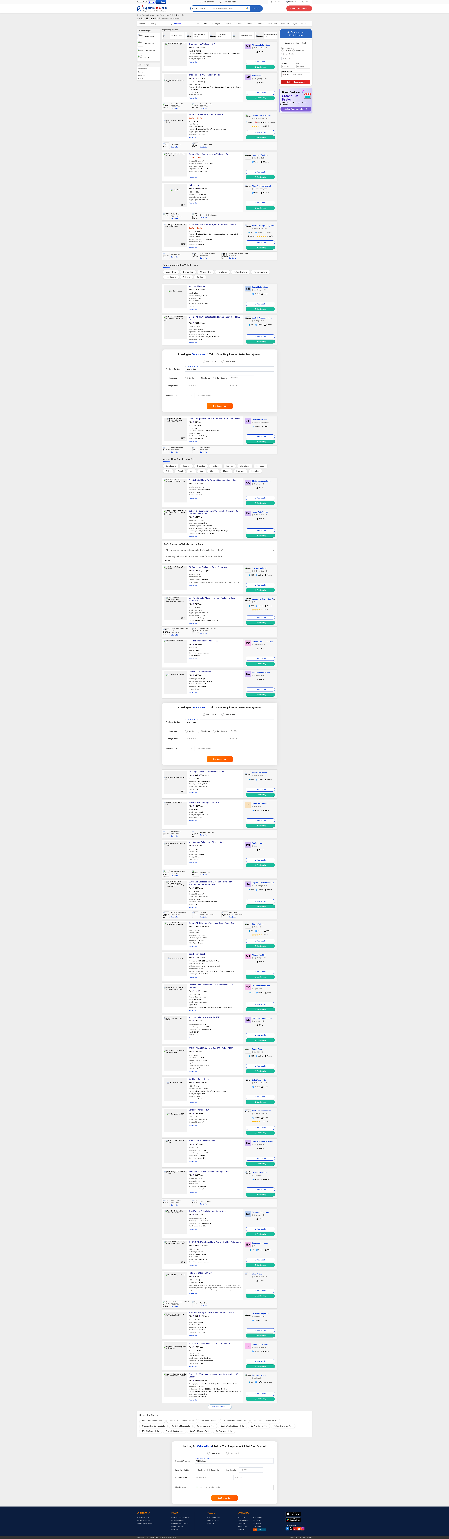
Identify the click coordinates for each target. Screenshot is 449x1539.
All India (196, 24)
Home (139, 15)
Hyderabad (240, 471)
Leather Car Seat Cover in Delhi (232, 1426)
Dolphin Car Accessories (262, 642)
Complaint (257, 1523)
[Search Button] (171, 24)
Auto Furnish (257, 76)
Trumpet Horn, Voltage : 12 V (202, 44)
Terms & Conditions (306, 1537)
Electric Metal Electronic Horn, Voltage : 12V (208, 154)
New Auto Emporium (260, 1212)
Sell (304, 43)
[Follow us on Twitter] (291, 1528)
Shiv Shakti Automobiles (262, 1018)
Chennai (213, 471)
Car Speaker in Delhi (208, 1421)
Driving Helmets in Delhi (174, 1431)
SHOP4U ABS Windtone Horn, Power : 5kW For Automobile (215, 1242)
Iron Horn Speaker (197, 286)
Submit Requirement (295, 82)
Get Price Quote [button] (195, 118)
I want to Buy (211, 361)
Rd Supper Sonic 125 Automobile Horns (206, 771)
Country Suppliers (178, 1526)
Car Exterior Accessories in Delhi (234, 1421)
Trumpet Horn (188, 272)
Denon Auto (257, 1049)
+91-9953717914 (207, 2)
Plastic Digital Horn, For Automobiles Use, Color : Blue (213, 480)
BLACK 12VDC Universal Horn (202, 1140)
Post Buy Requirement (299, 8)
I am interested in (172, 378)
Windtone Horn (205, 272)
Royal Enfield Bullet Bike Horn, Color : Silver (208, 1211)
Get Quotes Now (220, 406)
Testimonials (242, 1526)
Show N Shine (257, 1274)
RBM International (259, 1173)
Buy (297, 43)
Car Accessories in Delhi (205, 1426)
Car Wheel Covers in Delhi (199, 1431)
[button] (247, 8)
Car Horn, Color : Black (199, 1079)
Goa (201, 471)
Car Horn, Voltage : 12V (199, 1110)
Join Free (161, 2)
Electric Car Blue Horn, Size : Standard (206, 114)
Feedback (241, 1523)
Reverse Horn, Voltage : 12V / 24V (204, 802)
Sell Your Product (213, 1517)
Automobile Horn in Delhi (283, 1426)
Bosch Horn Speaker (198, 954)
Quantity (284, 63)
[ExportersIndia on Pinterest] (295, 1528)
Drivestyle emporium (260, 1313)
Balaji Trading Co (259, 1080)
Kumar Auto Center (260, 512)
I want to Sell (230, 361)
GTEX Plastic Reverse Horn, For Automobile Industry (212, 224)
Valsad (303, 24)
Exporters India (152, 8)
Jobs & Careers (243, 1520)
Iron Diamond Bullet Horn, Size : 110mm (206, 842)
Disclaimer (257, 1526)
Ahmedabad (272, 24)
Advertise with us (143, 1517)
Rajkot (295, 24)
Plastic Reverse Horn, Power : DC (203, 641)
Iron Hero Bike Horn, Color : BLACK (204, 1017)
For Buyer (276, 2)
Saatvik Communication (262, 318)
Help (306, 2)
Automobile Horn (270, 35)
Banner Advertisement (145, 1523)
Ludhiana (261, 24)
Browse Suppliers (177, 1520)
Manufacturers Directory (180, 1523)
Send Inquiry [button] (261, 67)
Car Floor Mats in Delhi (224, 1431)
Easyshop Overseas (260, 1243)
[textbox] (159, 24)
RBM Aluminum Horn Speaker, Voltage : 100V (209, 1171)
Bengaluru (255, 471)
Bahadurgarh (215, 24)
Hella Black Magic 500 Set (200, 1273)
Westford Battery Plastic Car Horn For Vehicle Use (211, 1312)
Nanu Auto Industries (261, 673)
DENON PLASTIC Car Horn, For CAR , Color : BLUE (211, 1048)
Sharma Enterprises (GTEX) (263, 226)
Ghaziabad (239, 24)
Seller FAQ (211, 1523)
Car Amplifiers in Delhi (259, 1426)
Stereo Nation (258, 924)
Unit (297, 63)
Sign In (151, 2)
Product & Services (173, 369)
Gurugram (227, 24)
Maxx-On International (261, 186)
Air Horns (246, 35)
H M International (259, 568)
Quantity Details (172, 386)
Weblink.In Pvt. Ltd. (158, 1537)
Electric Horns (171, 272)
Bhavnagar (285, 24)
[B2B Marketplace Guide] (299, 1528)
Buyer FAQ (175, 1529)
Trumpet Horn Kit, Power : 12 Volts (204, 75)
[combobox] (189, 395)
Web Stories (257, 1517)
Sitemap (241, 1529)
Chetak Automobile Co (261, 481)
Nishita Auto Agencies (261, 115)
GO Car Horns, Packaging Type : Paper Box (208, 567)
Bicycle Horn (206, 378)
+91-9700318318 (227, 2)
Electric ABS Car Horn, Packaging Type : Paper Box (211, 923)
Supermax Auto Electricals (263, 883)
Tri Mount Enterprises (261, 986)
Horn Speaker (199, 35)
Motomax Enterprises (261, 45)
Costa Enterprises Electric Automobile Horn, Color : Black (214, 418)
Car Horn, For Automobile (200, 671)
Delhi (205, 24)
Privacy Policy (294, 1537)
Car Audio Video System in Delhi (265, 1421)
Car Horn (176, 35)
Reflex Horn (194, 185)
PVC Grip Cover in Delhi (150, 1431)
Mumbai (226, 471)
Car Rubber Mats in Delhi (181, 1426)
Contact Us (257, 1520)
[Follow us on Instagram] (302, 1528)
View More (167, 560)
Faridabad (250, 24)
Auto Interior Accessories (150, 15)
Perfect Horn (257, 843)
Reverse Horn (223, 35)
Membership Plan (143, 1520)
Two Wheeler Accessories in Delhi (181, 1421)
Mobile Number (172, 395)
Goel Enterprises (259, 1375)
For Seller (292, 2)
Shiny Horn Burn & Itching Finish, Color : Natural (209, 1343)
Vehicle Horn (164, 15)
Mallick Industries (259, 773)
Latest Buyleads (213, 1520)
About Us (241, 1517)
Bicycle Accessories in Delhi (152, 1421)
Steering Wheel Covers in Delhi (153, 1426)
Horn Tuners (222, 272)
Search (256, 8)
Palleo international (260, 804)
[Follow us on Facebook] (287, 1528)
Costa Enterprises (259, 420)
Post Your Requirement (180, 1517)
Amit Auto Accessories (261, 1111)
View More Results (219, 1407)
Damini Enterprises (260, 287)
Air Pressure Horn (260, 272)
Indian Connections (260, 1344)
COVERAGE (259, 1529)
